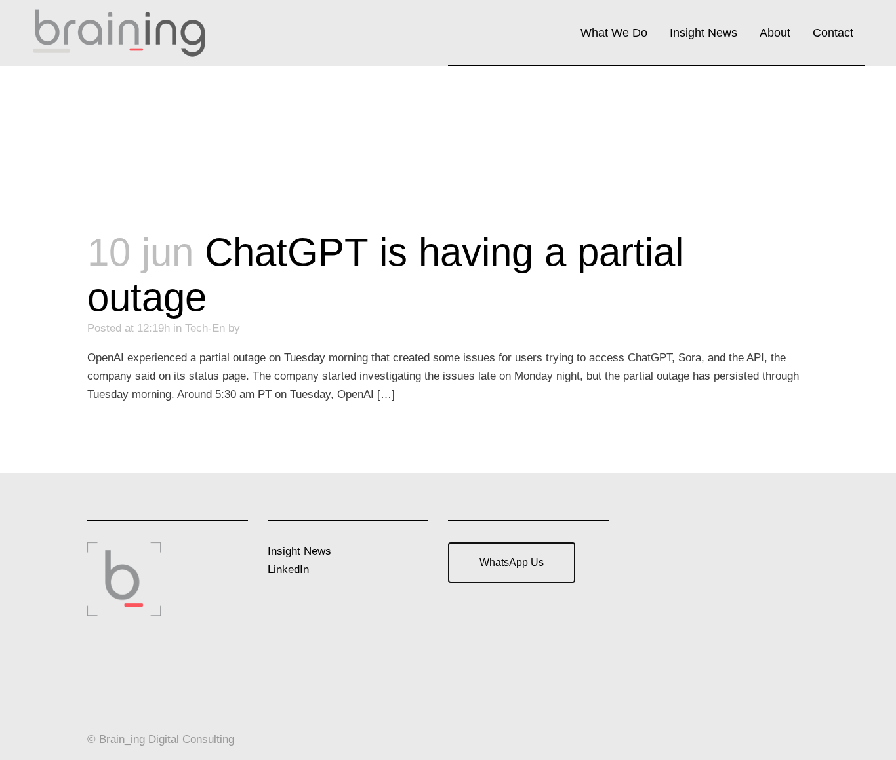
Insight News (299, 551)
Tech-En (205, 328)
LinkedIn (288, 569)
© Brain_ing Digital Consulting (160, 739)
